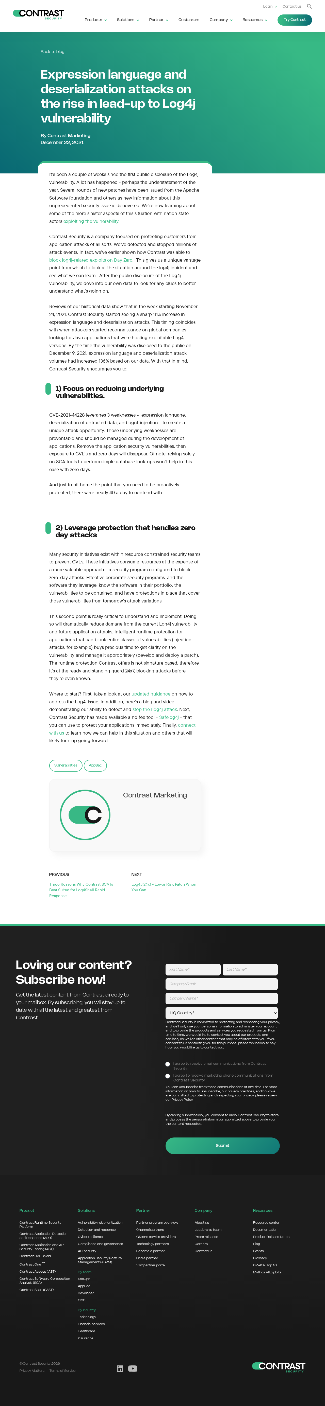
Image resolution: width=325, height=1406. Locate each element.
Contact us (292, 6)
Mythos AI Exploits (267, 1272)
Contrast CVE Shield (35, 1256)
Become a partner (150, 1251)
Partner (156, 20)
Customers (189, 20)
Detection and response (97, 1229)
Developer (86, 1293)
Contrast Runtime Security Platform (40, 1224)
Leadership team (208, 1229)
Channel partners (150, 1229)
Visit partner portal (150, 1265)
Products (93, 20)
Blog (256, 1243)
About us (202, 1222)
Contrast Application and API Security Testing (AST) (42, 1247)
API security (87, 1251)
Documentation (265, 1229)
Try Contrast (295, 20)
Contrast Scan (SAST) (37, 1289)
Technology (87, 1317)
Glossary (260, 1258)
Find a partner (147, 1258)
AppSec (95, 765)
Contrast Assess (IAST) (38, 1271)
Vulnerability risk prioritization (100, 1222)
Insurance (85, 1338)
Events (258, 1251)
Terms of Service (63, 1370)
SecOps (84, 1278)
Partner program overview (157, 1222)
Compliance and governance (100, 1243)
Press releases (206, 1236)
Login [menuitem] (268, 6)
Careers (201, 1243)
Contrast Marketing (68, 136)
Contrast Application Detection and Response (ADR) (44, 1235)
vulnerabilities (65, 765)
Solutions (126, 20)
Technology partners (152, 1243)
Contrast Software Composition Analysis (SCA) (45, 1280)
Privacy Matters (32, 1370)
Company (219, 20)
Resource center (266, 1222)
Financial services (91, 1324)
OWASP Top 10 (265, 1265)
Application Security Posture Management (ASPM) (100, 1260)
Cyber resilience (90, 1236)
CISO (82, 1300)
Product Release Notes (271, 1236)
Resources (253, 20)
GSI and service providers (156, 1236)
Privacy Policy (182, 1099)
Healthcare (86, 1331)
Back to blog (52, 52)
